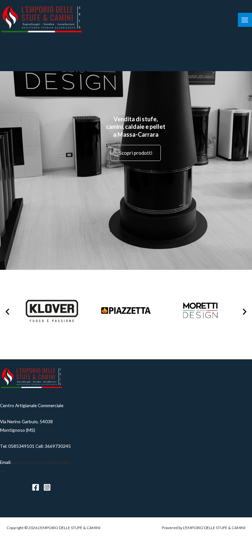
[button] (7, 311)
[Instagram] (47, 487)
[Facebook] (35, 487)
